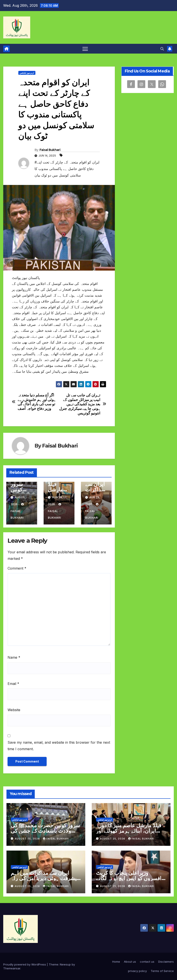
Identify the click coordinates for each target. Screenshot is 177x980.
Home (116, 961)
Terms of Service (162, 971)
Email (13, 683)
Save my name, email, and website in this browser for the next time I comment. (59, 745)
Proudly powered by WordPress (25, 964)
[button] (162, 49)
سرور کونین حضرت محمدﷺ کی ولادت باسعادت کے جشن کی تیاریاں (45, 830)
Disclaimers (166, 961)
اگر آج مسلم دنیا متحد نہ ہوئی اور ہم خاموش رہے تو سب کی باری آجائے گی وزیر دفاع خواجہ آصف (37, 402)
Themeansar (11, 968)
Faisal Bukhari (50, 150)
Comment (17, 568)
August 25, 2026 (28, 838)
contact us (147, 961)
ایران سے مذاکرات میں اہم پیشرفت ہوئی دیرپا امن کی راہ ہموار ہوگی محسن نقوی (44, 878)
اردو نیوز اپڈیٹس (27, 73)
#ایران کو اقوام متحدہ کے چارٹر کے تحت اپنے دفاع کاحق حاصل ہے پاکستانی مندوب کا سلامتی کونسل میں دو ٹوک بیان (67, 168)
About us (130, 961)
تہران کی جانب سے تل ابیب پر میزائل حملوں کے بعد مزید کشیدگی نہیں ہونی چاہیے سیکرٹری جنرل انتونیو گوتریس (79, 404)
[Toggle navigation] (85, 48)
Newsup (65, 964)
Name (14, 657)
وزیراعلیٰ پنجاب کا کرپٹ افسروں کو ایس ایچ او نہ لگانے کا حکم (128, 878)
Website (14, 710)
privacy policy (137, 971)
